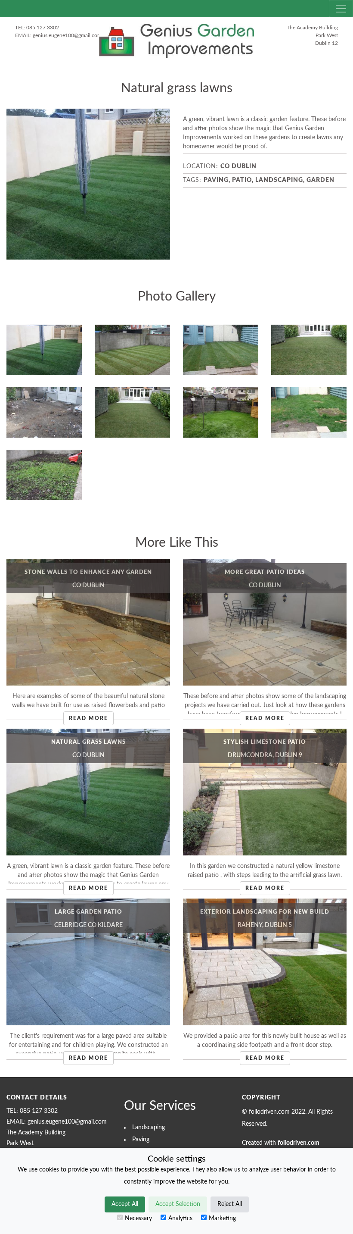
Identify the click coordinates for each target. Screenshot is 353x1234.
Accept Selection (177, 1204)
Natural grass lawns (88, 742)
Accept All (124, 1204)
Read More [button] (88, 718)
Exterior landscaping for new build (264, 912)
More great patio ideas (265, 572)
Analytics (180, 1218)
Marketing (222, 1218)
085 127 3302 (42, 27)
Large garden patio (88, 912)
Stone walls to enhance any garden (88, 572)
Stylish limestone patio (264, 742)
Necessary (138, 1218)
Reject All (229, 1204)
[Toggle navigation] (341, 8)
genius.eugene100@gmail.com (67, 35)
